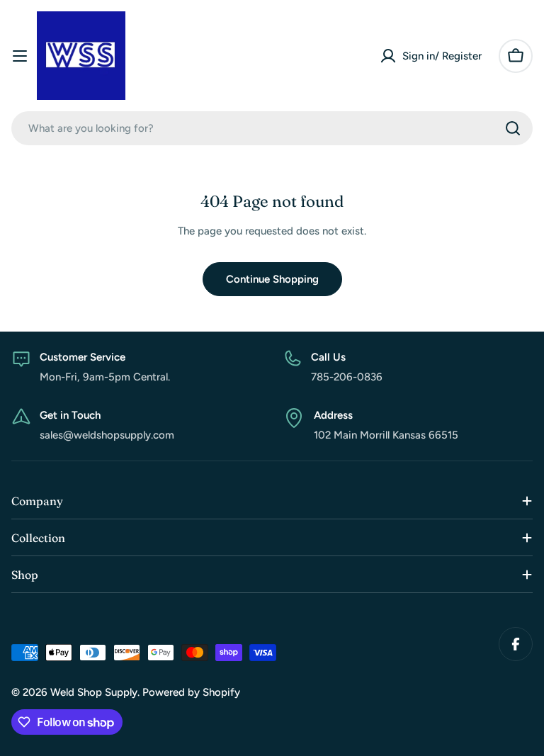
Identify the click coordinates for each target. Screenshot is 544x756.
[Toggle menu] (19, 55)
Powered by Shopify (191, 692)
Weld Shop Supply (93, 692)
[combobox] (272, 128)
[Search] (512, 128)
